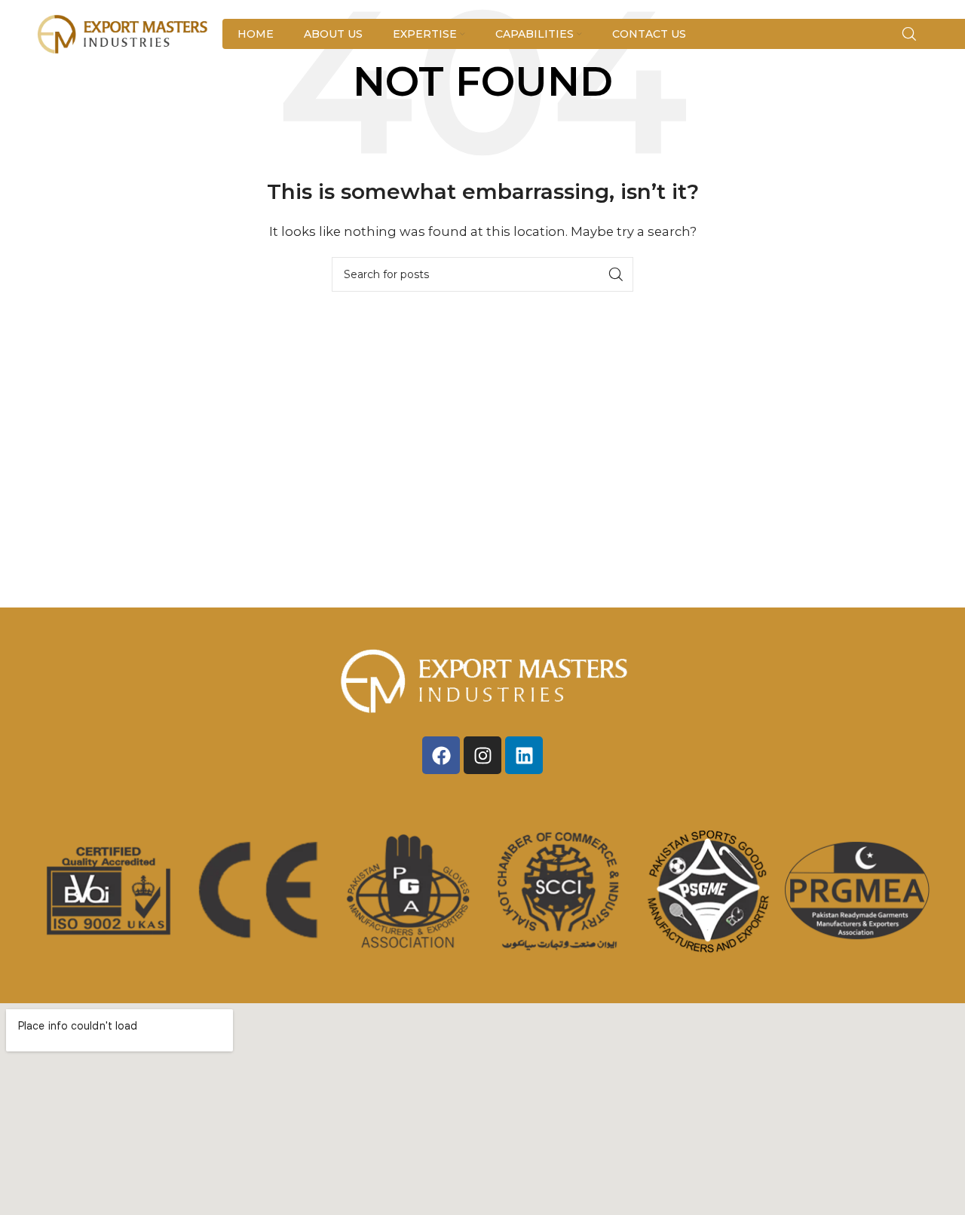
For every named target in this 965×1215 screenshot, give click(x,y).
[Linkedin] (524, 755)
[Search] (909, 34)
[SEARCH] (616, 274)
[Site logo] (124, 33)
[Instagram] (482, 755)
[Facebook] (441, 755)
